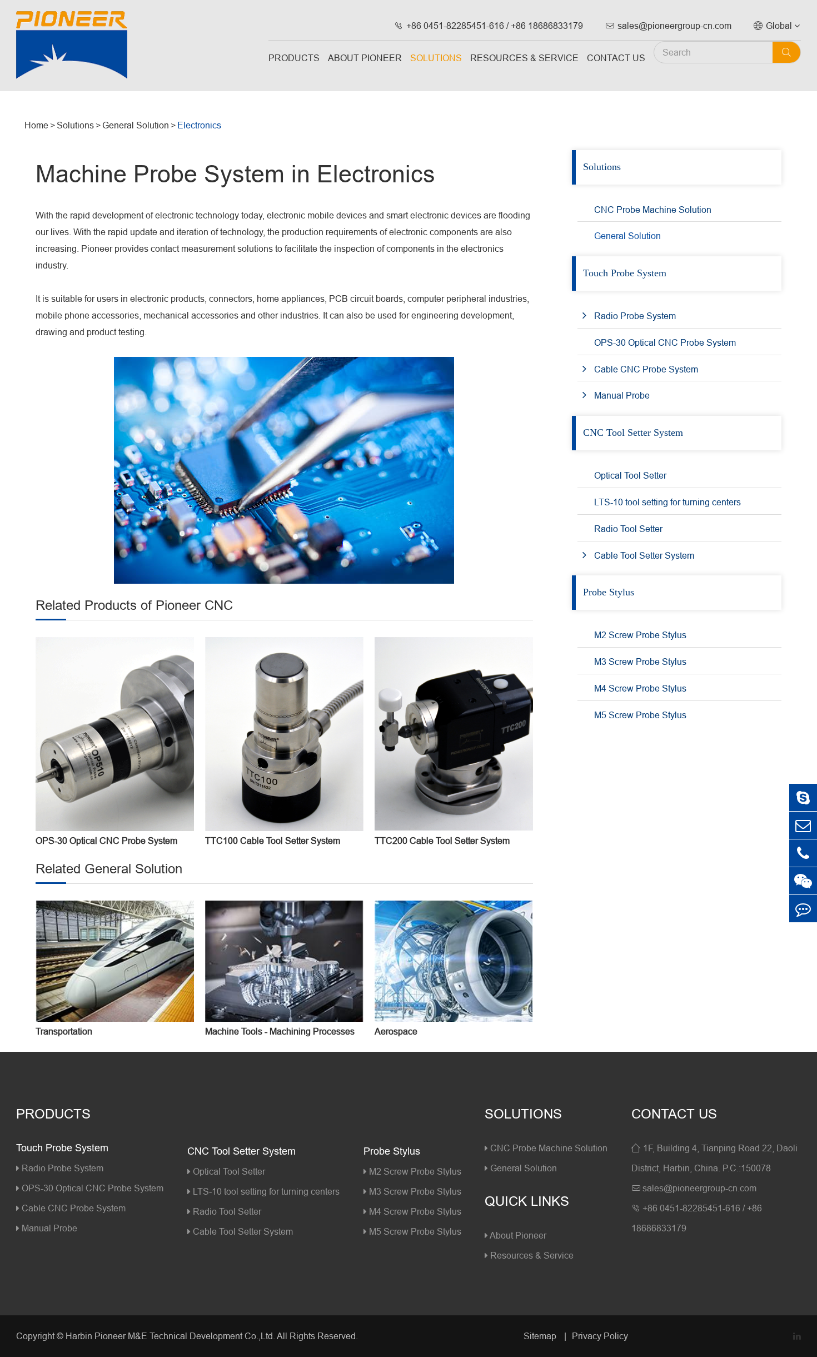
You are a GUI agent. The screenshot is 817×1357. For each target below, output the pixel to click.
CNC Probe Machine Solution (652, 210)
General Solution (135, 125)
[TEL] (803, 853)
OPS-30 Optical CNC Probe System (106, 841)
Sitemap (541, 1336)
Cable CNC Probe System (646, 369)
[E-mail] (803, 825)
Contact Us (616, 58)
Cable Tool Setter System (644, 555)
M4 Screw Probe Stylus (640, 688)
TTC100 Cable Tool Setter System (272, 841)
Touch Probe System (624, 273)
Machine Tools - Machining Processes (280, 1031)
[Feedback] (803, 908)
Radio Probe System (635, 316)
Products (294, 58)
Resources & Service (524, 58)
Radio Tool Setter (628, 529)
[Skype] (803, 797)
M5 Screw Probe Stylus (640, 715)
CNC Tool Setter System (633, 432)
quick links (527, 1201)
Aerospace (396, 1031)
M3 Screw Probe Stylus (640, 662)
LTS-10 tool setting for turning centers (667, 502)
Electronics (199, 125)
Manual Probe (622, 395)
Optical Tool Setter (630, 475)
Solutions (436, 58)
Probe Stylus (608, 592)
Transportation (64, 1031)
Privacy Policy (600, 1336)
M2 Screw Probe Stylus (640, 635)
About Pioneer (365, 58)
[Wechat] (803, 880)
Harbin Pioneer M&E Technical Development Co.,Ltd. (170, 1336)
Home (36, 125)
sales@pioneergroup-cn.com (668, 26)
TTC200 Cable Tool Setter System (442, 841)
